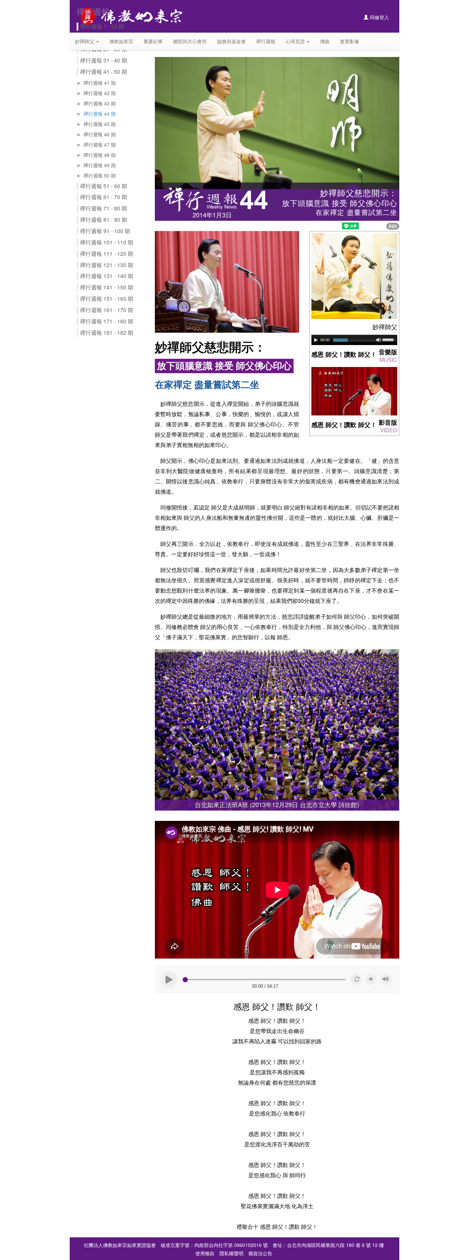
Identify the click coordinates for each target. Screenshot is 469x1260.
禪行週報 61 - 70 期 (103, 197)
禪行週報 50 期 (99, 175)
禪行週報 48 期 (99, 154)
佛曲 (325, 41)
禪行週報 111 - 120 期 (106, 253)
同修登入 (378, 17)
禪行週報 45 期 (99, 124)
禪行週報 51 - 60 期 (103, 186)
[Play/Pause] (316, 340)
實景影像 (349, 41)
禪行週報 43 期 (99, 103)
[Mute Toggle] (378, 340)
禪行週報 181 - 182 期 (106, 332)
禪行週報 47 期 (99, 144)
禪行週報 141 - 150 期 (106, 287)
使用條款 (205, 1253)
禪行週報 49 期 (99, 165)
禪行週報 (265, 41)
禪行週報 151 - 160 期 (106, 298)
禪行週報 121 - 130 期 (106, 265)
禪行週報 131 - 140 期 (106, 276)
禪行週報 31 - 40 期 (103, 60)
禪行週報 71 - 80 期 (103, 208)
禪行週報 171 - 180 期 (106, 321)
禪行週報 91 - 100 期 (105, 231)
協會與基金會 (231, 41)
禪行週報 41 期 (99, 82)
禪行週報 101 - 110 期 (106, 242)
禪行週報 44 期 (99, 113)
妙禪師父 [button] (85, 41)
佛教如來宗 (121, 41)
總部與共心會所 (190, 41)
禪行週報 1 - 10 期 (102, 26)
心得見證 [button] (296, 41)
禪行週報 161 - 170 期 (106, 310)
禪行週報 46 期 (99, 134)
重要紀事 (153, 41)
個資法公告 (260, 1253)
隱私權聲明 (231, 1253)
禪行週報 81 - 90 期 (103, 220)
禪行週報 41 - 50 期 (103, 72)
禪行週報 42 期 (99, 93)
